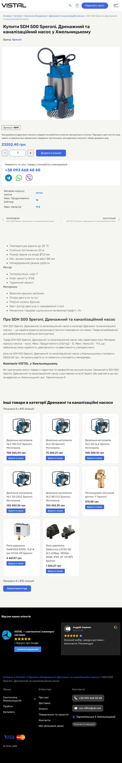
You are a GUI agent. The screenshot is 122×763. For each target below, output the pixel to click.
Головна (7, 16)
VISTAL (14, 5)
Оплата (43, 708)
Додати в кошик (51, 153)
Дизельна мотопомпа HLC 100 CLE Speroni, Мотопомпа (19, 444)
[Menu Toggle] (116, 5)
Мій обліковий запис (51, 725)
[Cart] (77, 5)
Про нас (44, 697)
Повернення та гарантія (53, 714)
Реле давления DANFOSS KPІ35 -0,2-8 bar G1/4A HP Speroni (20, 549)
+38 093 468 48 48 (22, 170)
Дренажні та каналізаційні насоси (67, 16)
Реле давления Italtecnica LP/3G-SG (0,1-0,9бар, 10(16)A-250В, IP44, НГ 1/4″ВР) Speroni (59, 553)
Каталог (18, 16)
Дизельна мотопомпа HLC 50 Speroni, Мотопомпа (59, 444)
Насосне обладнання (36, 16)
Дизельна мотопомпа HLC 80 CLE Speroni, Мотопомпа (59, 496)
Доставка (44, 703)
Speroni (17, 39)
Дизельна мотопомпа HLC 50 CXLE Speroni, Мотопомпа (20, 496)
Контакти (44, 720)
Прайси (8, 706)
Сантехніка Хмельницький (12, 699)
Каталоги (8, 711)
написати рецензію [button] (27, 649)
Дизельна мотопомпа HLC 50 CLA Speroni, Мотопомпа (98, 444)
